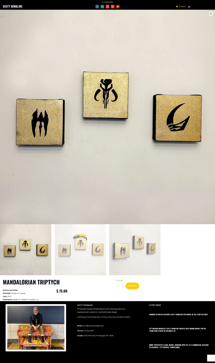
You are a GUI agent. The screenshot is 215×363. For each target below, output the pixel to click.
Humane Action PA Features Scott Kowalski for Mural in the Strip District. (178, 314)
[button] (211, 14)
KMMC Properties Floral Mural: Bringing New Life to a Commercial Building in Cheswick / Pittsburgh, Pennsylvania (179, 346)
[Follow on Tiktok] (112, 6)
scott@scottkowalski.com (93, 326)
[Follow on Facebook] (97, 6)
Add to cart (132, 286)
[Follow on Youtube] (118, 6)
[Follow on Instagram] (107, 6)
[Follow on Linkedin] (102, 6)
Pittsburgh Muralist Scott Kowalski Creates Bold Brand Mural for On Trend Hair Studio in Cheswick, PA (177, 329)
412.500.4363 (107, 2)
